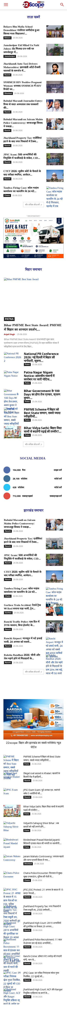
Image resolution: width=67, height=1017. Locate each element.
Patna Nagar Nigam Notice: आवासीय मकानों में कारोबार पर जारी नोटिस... (39, 375)
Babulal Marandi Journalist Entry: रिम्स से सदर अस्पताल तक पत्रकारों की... (23, 104)
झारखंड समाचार (33, 510)
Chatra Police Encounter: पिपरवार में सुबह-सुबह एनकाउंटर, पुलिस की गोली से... (43, 874)
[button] (62, 4)
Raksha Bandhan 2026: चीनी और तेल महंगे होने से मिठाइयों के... (22, 657)
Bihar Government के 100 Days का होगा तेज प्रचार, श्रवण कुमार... (42, 394)
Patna (9, 319)
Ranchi (7, 75)
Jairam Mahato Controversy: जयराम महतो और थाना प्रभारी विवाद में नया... (43, 858)
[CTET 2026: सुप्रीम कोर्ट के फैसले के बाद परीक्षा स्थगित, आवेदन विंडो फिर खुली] (55, 176)
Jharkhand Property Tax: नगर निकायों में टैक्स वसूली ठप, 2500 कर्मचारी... (42, 908)
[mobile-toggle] (5, 4)
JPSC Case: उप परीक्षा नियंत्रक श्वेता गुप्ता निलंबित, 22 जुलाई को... (41, 974)
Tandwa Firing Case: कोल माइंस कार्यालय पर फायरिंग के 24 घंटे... (21, 189)
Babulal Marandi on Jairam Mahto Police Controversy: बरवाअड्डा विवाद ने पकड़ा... (23, 123)
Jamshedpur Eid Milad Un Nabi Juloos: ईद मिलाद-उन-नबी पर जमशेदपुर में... (21, 49)
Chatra (7, 195)
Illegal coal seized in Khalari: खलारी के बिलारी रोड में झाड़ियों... (41, 775)
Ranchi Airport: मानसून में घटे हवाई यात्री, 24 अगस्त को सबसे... (23, 640)
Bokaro (7, 38)
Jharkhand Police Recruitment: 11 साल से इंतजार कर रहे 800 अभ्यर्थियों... (42, 941)
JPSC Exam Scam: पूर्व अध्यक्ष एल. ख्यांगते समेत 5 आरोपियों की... (41, 791)
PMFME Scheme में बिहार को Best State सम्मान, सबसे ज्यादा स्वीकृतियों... (42, 412)
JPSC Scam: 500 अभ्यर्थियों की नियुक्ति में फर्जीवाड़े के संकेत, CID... (21, 156)
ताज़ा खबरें (33, 17)
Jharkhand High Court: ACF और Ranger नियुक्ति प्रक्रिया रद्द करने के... (43, 991)
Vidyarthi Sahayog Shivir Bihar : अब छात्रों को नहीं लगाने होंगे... (41, 824)
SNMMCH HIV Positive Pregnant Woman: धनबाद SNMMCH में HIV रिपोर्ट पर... (22, 86)
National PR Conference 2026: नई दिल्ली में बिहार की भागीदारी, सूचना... (41, 357)
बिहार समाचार (33, 269)
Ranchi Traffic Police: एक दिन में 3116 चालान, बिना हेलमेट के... (22, 623)
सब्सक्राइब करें (56, 496)
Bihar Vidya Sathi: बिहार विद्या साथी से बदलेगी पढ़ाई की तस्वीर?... (43, 429)
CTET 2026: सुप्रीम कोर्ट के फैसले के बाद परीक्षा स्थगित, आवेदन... (22, 173)
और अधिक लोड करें (32, 204)
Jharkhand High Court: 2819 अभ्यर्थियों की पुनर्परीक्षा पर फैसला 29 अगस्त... (42, 924)
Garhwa (8, 613)
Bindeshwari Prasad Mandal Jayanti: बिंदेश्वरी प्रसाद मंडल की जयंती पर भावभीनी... (42, 841)
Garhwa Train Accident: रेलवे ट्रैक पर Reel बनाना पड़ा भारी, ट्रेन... (22, 607)
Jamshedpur (9, 56)
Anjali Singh (9, 334)
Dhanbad (8, 93)
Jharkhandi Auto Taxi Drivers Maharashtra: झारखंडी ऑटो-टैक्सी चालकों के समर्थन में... (21, 67)
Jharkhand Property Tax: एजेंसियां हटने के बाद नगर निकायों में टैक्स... (22, 140)
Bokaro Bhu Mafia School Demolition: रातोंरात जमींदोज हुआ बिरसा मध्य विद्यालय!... (21, 30)
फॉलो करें (58, 478)
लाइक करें (58, 470)
